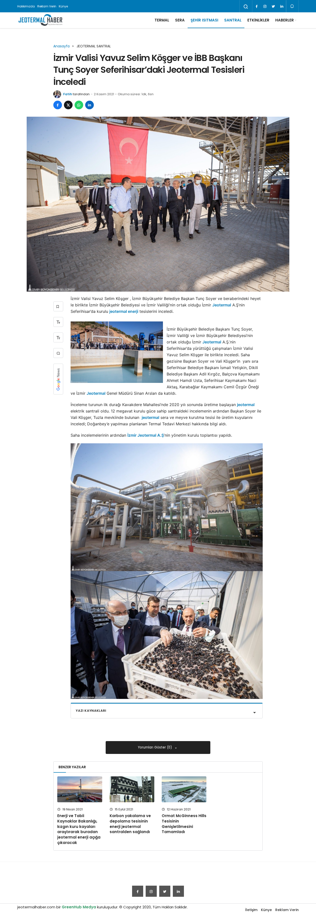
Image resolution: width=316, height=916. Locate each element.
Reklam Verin (47, 6)
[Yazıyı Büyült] (58, 322)
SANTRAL (232, 20)
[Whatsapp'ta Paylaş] (79, 105)
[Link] (281, 6)
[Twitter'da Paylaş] (68, 105)
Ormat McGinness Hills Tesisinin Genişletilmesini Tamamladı (184, 823)
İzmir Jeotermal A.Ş (145, 435)
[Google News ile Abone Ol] (58, 379)
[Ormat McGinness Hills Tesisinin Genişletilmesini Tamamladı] (184, 789)
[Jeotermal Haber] (40, 20)
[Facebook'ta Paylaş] (57, 105)
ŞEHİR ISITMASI (204, 20)
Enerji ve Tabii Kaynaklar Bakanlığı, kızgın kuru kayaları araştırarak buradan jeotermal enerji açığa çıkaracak (78, 829)
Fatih (67, 94)
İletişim (251, 909)
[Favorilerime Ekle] (58, 306)
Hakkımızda (26, 6)
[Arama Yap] (246, 6)
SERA (180, 20)
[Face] (256, 6)
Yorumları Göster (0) (155, 747)
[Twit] (273, 6)
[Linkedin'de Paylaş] (89, 105)
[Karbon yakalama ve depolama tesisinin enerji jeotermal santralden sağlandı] (132, 789)
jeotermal (246, 404)
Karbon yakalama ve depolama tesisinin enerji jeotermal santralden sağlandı (130, 823)
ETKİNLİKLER (258, 20)
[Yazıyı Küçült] (58, 337)
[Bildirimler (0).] (292, 6)
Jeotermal (221, 304)
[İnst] (265, 6)
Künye (63, 6)
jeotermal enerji (123, 311)
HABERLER (284, 20)
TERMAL (162, 20)
